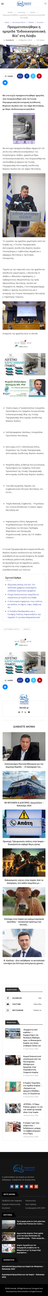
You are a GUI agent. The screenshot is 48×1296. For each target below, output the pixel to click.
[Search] (45, 4)
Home (10, 12)
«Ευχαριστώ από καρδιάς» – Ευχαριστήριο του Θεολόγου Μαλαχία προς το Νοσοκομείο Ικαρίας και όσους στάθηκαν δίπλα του (32, 1038)
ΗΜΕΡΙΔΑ (26, 629)
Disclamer (6, 1208)
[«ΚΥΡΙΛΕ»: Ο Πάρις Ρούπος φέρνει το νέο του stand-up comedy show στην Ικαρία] (13, 1108)
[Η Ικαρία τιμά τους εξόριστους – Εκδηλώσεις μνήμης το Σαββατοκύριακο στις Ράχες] (13, 1127)
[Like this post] (21, 76)
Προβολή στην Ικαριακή (12, 1201)
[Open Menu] (2, 4)
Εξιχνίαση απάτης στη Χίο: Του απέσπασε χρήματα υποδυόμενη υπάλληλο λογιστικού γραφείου (22, 587)
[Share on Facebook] (26, 76)
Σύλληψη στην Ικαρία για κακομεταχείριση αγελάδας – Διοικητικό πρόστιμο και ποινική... (24, 922)
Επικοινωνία (30, 1201)
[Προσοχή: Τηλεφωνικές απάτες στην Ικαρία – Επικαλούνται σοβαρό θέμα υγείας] (24, 824)
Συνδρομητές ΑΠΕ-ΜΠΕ (35, 1208)
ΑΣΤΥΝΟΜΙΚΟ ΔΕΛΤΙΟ (11, 629)
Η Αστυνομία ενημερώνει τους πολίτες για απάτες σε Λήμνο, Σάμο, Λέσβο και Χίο (25, 604)
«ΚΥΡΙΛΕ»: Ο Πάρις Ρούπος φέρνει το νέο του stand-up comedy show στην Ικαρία (33, 1108)
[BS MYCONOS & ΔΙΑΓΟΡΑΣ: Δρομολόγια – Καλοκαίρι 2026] (24, 785)
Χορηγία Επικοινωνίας (11, 1204)
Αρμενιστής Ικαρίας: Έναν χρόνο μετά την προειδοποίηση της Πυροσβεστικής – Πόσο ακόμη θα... (31, 1235)
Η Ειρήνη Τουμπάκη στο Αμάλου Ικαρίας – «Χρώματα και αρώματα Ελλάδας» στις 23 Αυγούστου (32, 1088)
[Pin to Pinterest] (39, 76)
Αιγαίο (32, 12)
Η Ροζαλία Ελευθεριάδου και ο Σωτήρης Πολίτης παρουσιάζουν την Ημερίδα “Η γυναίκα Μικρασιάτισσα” (24, 614)
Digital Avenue (36, 1291)
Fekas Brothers (23, 1291)
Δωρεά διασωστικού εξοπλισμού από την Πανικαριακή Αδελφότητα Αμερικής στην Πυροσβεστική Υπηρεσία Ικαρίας (32, 1064)
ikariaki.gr (10, 40)
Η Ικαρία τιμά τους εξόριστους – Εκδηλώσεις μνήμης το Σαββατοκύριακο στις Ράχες (32, 1128)
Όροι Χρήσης (30, 1204)
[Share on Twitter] (33, 76)
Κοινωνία (21, 12)
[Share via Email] (5, 82)
